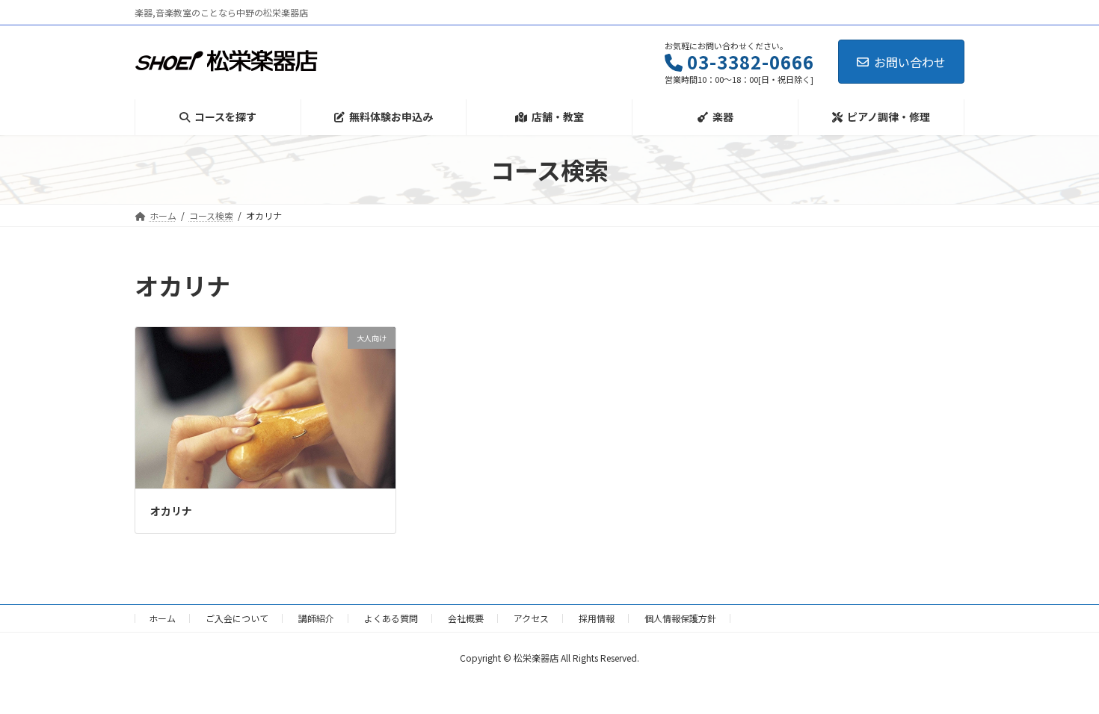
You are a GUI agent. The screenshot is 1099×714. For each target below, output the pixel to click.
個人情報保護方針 (680, 618)
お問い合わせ (910, 62)
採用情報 (597, 618)
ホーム (162, 618)
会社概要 (466, 618)
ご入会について (237, 618)
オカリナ (171, 510)
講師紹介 (316, 618)
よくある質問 (391, 618)
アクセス (531, 618)
